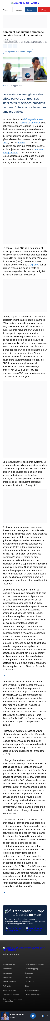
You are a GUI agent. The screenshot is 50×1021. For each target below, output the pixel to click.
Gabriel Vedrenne (11, 40)
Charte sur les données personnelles (12, 1000)
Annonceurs (7, 969)
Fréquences (7, 977)
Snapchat (21, 959)
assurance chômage (30, 122)
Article (5, 86)
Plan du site (29, 982)
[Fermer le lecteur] (47, 1015)
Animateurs (7, 973)
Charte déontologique (34, 995)
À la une (6, 10)
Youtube (17, 959)
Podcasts (18, 10)
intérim (21, 142)
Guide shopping (31, 969)
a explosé (33, 264)
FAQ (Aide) (7, 986)
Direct (43, 10)
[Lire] (33, 1016)
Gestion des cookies (11, 995)
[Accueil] (25, 3)
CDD (5, 142)
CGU (27, 986)
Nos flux (28, 977)
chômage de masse (33, 119)
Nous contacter (9, 964)
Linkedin (26, 959)
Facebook (12, 959)
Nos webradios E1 (10, 982)
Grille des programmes (34, 964)
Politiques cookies (32, 990)
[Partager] (5, 46)
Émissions (31, 10)
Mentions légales (9, 990)
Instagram (8, 959)
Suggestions (16, 86)
